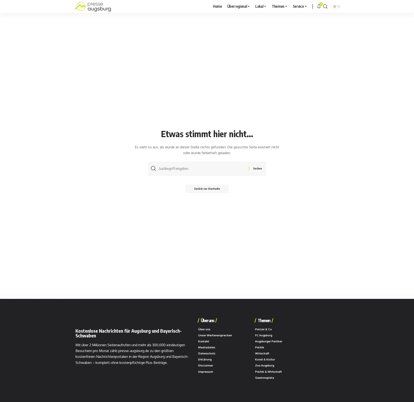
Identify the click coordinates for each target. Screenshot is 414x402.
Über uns (207, 320)
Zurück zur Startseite (207, 188)
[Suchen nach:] (202, 168)
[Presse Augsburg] (92, 6)
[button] (313, 6)
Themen (264, 320)
